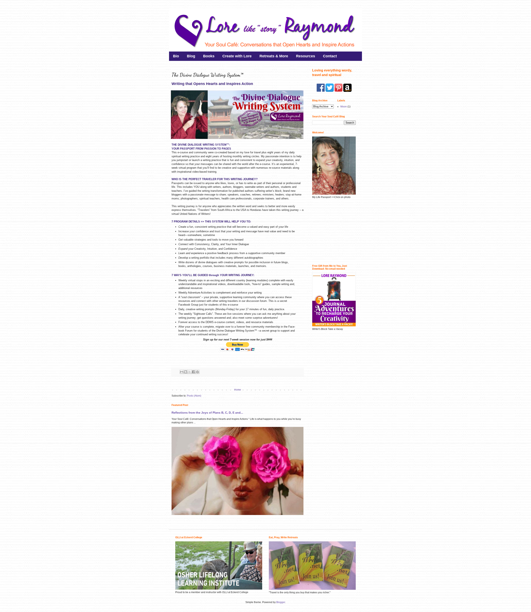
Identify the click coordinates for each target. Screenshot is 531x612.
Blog (191, 56)
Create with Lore (237, 56)
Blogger (280, 602)
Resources (305, 56)
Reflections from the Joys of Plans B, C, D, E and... (207, 412)
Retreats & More (273, 56)
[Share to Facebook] (193, 372)
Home (237, 389)
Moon (343, 106)
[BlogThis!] (186, 372)
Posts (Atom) (194, 395)
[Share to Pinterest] (197, 372)
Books (208, 56)
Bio (176, 56)
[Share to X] (190, 372)
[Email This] (182, 372)
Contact (330, 56)
